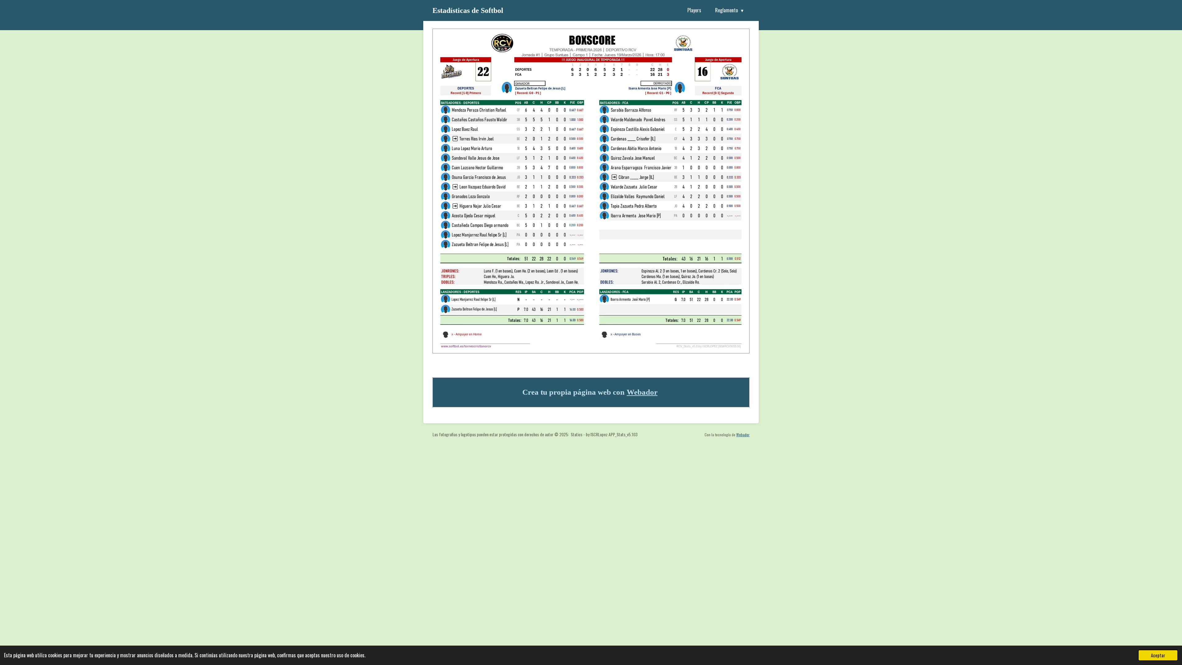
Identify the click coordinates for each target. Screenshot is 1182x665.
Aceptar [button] (1158, 655)
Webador (642, 392)
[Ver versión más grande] (591, 191)
